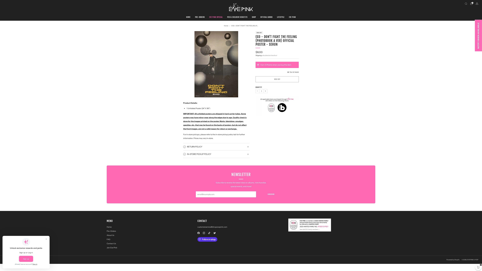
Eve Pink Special (216, 17)
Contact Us (111, 243)
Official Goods (266, 17)
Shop (254, 17)
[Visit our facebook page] (198, 233)
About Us (110, 235)
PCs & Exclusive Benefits (237, 17)
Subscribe (271, 194)
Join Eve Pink (112, 248)
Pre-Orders (200, 17)
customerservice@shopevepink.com (212, 227)
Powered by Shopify (453, 260)
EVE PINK (292, 17)
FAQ (108, 239)
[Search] (466, 3)
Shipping (259, 55)
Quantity (259, 87)
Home (188, 17)
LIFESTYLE (280, 17)
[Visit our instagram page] (204, 233)
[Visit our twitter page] (214, 233)
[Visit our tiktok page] (209, 233)
